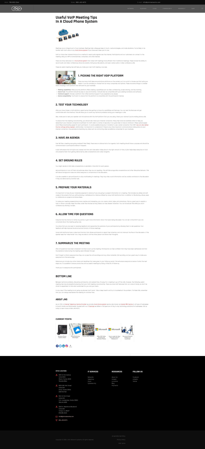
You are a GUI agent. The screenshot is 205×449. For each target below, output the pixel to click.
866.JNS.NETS (63, 420)
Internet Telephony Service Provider (75, 304)
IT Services (91, 306)
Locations (115, 381)
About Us (114, 377)
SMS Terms (121, 443)
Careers (114, 379)
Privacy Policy (121, 439)
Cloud (89, 381)
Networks (90, 377)
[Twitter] (60, 344)
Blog (113, 383)
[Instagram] (66, 344)
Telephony (91, 379)
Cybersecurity (92, 383)
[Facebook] (57, 344)
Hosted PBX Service (126, 304)
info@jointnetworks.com (66, 416)
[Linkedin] (63, 344)
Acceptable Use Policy (118, 436)
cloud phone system (81, 50)
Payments (115, 385)
